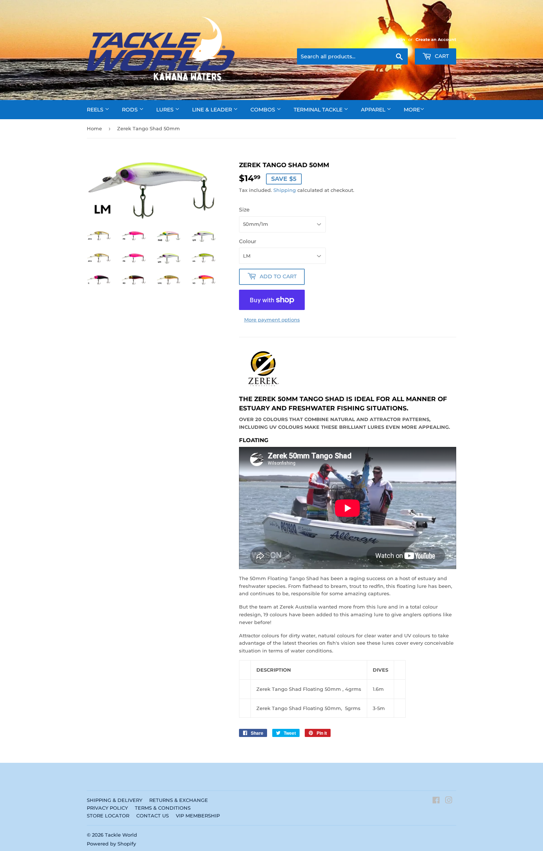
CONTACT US (152, 816)
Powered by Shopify (111, 844)
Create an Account (436, 39)
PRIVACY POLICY (107, 808)
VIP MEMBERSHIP (198, 816)
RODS (130, 109)
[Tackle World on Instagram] (448, 801)
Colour (247, 241)
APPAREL (374, 109)
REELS (96, 109)
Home (94, 128)
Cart (441, 56)
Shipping (284, 190)
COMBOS (263, 109)
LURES (165, 109)
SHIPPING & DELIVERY (114, 800)
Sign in (397, 39)
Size (244, 209)
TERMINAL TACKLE (319, 109)
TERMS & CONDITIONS (163, 808)
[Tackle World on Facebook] (436, 801)
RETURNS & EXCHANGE (178, 800)
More (412, 109)
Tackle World (121, 835)
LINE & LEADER (212, 109)
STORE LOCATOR (108, 816)
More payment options (272, 320)
